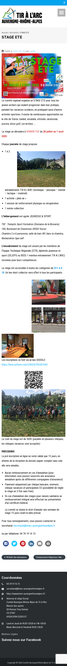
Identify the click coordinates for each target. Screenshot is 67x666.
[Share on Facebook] (6, 545)
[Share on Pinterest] (23, 545)
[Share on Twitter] (14, 545)
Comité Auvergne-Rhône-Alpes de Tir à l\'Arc (41, 662)
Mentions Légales (10, 634)
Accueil (5, 32)
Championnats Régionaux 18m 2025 (50, 557)
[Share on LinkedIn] (31, 545)
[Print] (48, 545)
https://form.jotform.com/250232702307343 (24, 364)
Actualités (14, 32)
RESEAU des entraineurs (16, 557)
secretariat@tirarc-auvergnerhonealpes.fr (34, 525)
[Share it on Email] (40, 545)
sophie (33, 51)
